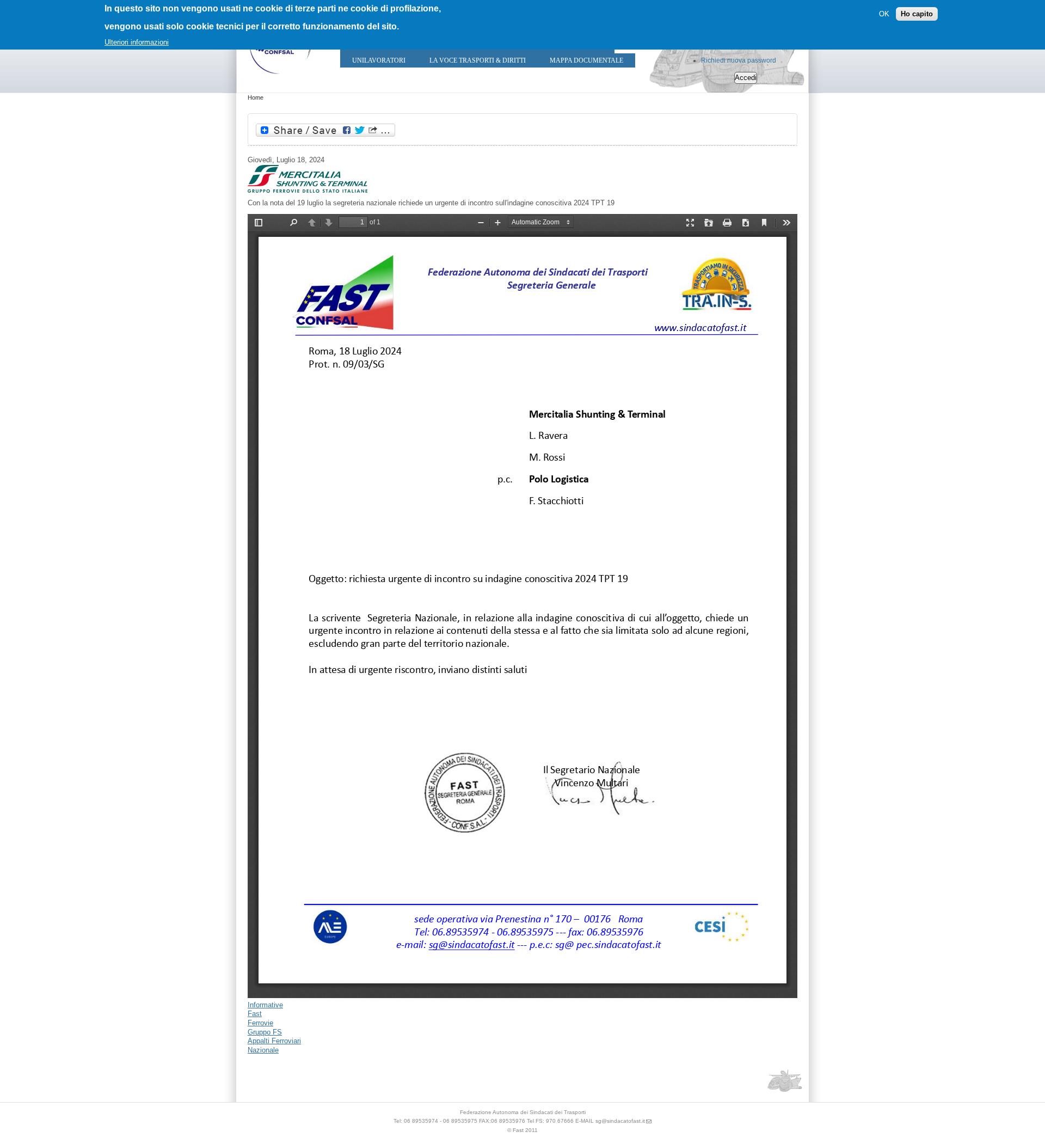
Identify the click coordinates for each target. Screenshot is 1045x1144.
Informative (265, 1005)
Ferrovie (260, 1023)
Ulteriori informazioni (136, 42)
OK (884, 14)
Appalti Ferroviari (274, 1041)
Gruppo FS (265, 1032)
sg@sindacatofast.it (620, 1121)
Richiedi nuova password (738, 60)
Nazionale (263, 1050)
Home (255, 97)
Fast (255, 1014)
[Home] (280, 76)
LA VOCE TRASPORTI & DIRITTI (477, 60)
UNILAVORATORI (378, 60)
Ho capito (917, 14)
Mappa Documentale (586, 60)
